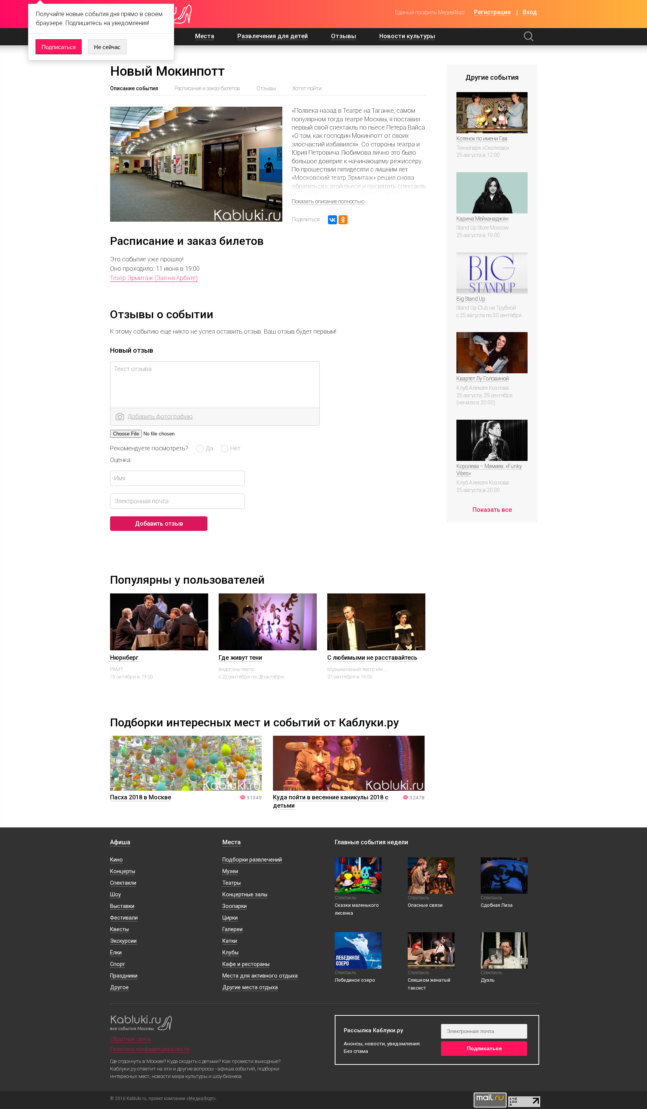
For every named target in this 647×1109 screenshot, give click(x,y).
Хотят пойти (307, 88)
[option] (159, 647)
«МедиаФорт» (201, 1098)
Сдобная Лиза (497, 905)
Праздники (123, 976)
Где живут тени (240, 657)
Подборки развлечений (252, 860)
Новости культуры (407, 36)
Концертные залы (244, 894)
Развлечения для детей (272, 36)
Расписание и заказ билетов (207, 88)
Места (204, 36)
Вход (530, 12)
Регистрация (492, 12)
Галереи (232, 929)
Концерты (122, 871)
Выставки (122, 906)
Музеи (230, 871)
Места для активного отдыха (260, 976)
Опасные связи (425, 905)
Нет (235, 448)
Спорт (117, 964)
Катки (229, 941)
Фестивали (124, 918)
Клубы (230, 953)
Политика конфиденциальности (149, 1049)
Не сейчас (107, 47)
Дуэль (488, 980)
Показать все (492, 509)
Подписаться (59, 47)
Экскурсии (123, 941)
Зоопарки (234, 906)
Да (209, 448)
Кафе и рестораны (246, 964)
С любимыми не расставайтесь (372, 657)
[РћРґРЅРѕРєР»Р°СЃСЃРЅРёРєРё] (342, 219)
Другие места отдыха (250, 987)
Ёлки (116, 953)
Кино (116, 860)
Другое (119, 987)
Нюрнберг (124, 657)
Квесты (119, 929)
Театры (231, 883)
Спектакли (123, 883)
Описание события (134, 88)
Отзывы (343, 36)
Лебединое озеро (355, 980)
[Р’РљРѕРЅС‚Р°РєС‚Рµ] (332, 219)
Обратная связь (131, 1039)
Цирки (230, 918)
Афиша (120, 842)
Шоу (115, 894)
